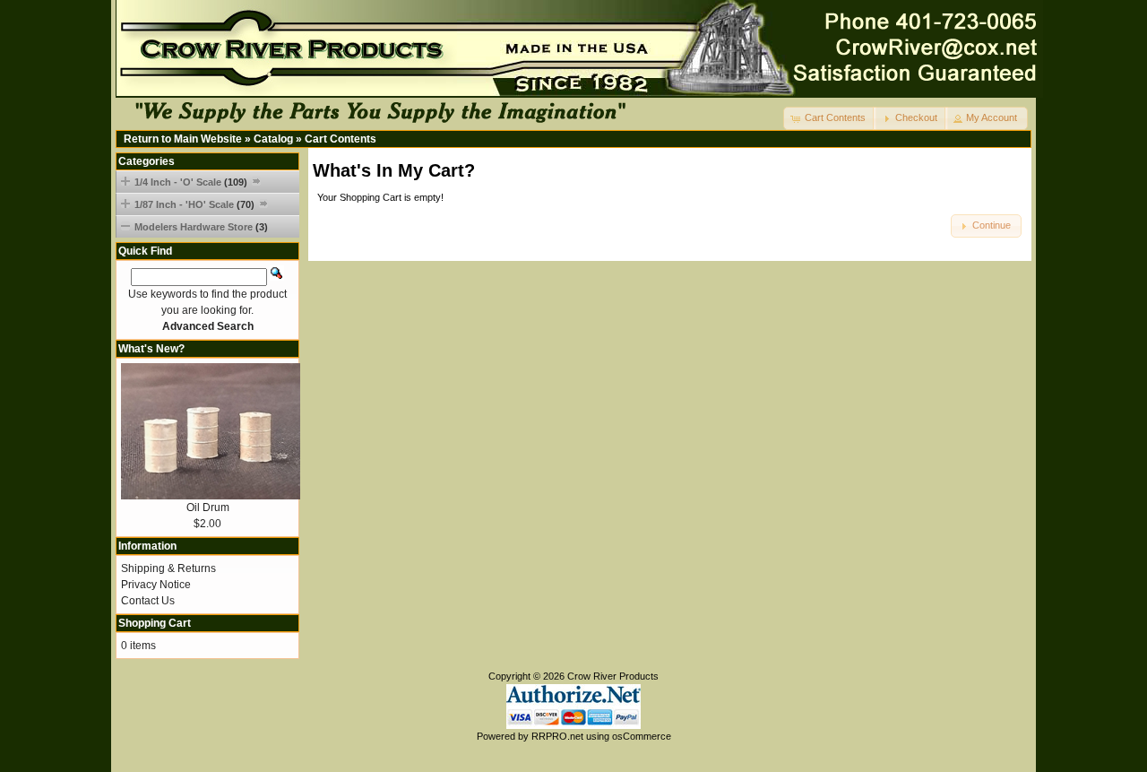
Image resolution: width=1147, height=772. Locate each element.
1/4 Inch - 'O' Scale (190, 182)
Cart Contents (340, 139)
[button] (829, 118)
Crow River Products (613, 676)
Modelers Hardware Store (201, 226)
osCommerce (641, 736)
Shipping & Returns (168, 568)
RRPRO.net (557, 736)
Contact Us (148, 600)
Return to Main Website (183, 139)
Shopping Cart (154, 623)
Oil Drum (207, 507)
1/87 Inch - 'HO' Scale (194, 204)
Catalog (273, 139)
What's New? (151, 349)
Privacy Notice (156, 584)
